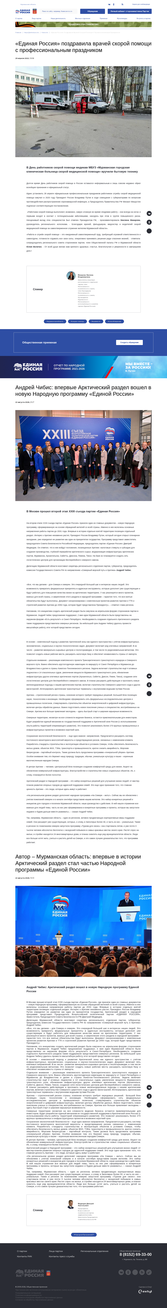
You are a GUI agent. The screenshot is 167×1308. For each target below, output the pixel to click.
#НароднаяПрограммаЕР (84, 1235)
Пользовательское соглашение (28, 1293)
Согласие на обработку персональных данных (34, 1300)
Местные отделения (82, 18)
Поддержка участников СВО (83, 24)
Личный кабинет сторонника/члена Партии (129, 11)
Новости (45, 32)
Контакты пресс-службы (62, 1256)
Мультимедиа (122, 18)
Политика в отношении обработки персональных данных (38, 1298)
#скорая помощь (77, 321)
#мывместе (96, 321)
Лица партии (36, 18)
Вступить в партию (144, 18)
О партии (18, 18)
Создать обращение (129, 342)
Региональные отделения (94, 1251)
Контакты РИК (24, 1256)
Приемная (103, 18)
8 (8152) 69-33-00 (136, 1254)
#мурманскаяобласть (55, 321)
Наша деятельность (58, 18)
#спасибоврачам (114, 321)
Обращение (92, 11)
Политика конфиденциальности (28, 1295)
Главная (18, 32)
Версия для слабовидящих (141, 4)
